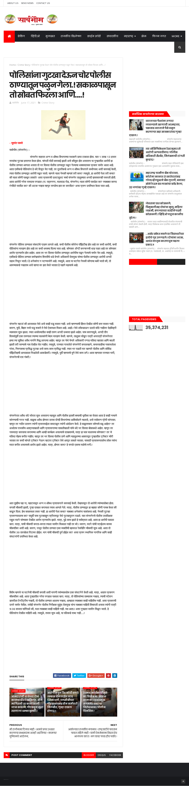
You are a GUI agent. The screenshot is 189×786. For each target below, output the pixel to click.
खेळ (143, 36)
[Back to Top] (183, 781)
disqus (102, 755)
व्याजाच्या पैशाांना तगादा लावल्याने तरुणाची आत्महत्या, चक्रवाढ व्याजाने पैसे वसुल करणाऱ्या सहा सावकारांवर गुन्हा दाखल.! (155, 128)
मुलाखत (50, 36)
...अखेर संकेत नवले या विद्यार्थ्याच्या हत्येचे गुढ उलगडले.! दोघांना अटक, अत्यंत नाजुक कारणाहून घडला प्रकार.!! (165, 239)
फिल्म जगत (159, 36)
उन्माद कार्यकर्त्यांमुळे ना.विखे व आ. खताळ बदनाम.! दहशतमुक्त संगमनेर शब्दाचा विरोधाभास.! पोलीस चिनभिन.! (95, 702)
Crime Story (24, 64)
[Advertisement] (63, 216)
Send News (27, 3)
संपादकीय (112, 36)
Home (12, 64)
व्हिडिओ (35, 36)
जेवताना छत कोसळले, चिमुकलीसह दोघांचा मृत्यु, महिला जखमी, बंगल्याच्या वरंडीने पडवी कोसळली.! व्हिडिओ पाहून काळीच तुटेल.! (156, 211)
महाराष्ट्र (128, 36)
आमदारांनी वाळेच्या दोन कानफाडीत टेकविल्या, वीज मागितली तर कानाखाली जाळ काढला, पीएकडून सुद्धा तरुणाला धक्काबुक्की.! (27, 704)
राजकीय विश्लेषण (71, 36)
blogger (89, 755)
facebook (115, 755)
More (175, 36)
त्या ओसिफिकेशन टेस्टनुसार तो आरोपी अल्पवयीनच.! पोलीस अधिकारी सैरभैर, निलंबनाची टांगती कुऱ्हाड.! (165, 154)
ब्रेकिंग (21, 36)
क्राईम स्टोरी (94, 36)
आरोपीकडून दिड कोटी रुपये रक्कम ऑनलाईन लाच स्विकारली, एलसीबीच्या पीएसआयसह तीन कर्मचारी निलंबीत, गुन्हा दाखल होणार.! (62, 702)
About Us (12, 3)
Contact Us (43, 3)
